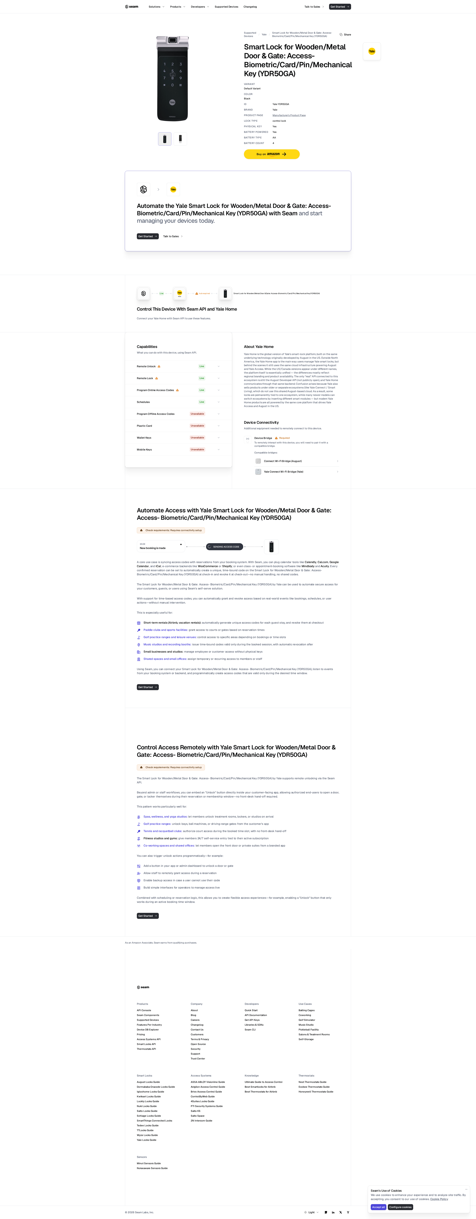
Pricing (141, 1034)
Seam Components (148, 1015)
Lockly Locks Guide (148, 1101)
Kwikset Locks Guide (149, 1096)
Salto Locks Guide (147, 1111)
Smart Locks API (146, 1044)
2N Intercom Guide (201, 1120)
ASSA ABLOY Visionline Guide (208, 1082)
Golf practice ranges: (157, 824)
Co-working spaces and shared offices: (169, 845)
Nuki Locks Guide (147, 1106)
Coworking (305, 1015)
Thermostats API (146, 1049)
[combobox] (312, 1212)
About (194, 1010)
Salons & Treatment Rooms (314, 1034)
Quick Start (251, 1010)
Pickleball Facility (309, 1029)
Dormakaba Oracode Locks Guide (156, 1086)
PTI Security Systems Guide (207, 1106)
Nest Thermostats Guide (313, 1082)
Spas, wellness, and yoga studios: (165, 816)
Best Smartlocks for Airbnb (260, 1086)
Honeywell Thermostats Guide (316, 1091)
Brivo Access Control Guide (206, 1091)
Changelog (197, 1024)
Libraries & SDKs (254, 1024)
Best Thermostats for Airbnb (261, 1091)
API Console (144, 1010)
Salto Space (198, 1115)
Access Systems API (149, 1039)
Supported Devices (250, 34)
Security (195, 1049)
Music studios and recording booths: (167, 644)
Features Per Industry (149, 1024)
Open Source (198, 1044)
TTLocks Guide (145, 1130)
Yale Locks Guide (146, 1140)
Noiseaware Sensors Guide (152, 1168)
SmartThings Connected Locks (154, 1120)
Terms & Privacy (200, 1039)
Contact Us (197, 1029)
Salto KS (195, 1111)
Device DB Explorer (148, 1029)
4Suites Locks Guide (202, 1101)
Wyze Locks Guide (147, 1135)
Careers (195, 1020)
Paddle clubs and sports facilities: (166, 630)
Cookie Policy (439, 1199)
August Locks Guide (148, 1082)
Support (195, 1053)
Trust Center (198, 1058)
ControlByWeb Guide (203, 1096)
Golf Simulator (307, 1020)
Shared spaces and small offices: (165, 659)
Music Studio (306, 1024)
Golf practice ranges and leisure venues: (170, 637)
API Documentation (256, 1015)
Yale (264, 34)
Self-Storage (306, 1039)
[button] (178, 366)
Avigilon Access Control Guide (208, 1086)
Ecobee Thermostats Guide (314, 1086)
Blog (193, 1015)
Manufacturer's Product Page (289, 115)
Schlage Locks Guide (149, 1115)
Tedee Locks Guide (148, 1125)
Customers (197, 1034)
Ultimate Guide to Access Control (263, 1082)
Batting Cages (307, 1010)
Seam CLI (250, 1029)
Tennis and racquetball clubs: (163, 831)
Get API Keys (252, 1020)
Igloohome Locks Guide (150, 1091)
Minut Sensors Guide (149, 1163)
